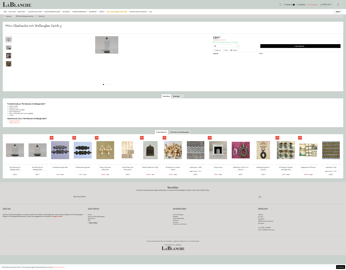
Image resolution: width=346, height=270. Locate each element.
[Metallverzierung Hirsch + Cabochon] (263, 150)
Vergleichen (218, 50)
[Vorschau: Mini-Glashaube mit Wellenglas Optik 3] (8, 39)
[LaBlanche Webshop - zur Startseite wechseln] (17, 4)
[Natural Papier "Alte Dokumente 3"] (127, 150)
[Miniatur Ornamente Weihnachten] (105, 150)
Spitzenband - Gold (331, 167)
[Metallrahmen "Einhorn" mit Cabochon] (240, 150)
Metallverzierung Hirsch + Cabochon (263, 168)
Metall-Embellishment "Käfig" (150, 167)
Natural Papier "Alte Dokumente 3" (127, 168)
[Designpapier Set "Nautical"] (308, 150)
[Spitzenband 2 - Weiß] (195, 150)
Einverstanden (340, 267)
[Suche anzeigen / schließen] (281, 4)
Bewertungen (177, 96)
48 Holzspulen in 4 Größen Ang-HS (173, 168)
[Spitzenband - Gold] (331, 150)
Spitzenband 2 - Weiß (196, 167)
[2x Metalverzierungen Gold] (82, 150)
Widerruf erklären (93, 223)
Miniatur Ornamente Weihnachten (105, 168)
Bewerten (234, 50)
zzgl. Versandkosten (222, 40)
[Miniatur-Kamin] (218, 150)
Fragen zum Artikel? (14, 121)
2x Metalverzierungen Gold (83, 167)
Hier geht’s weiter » (57, 216)
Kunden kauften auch (161, 132)
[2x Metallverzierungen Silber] (60, 150)
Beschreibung (166, 96)
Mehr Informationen (59, 267)
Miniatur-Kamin (218, 167)
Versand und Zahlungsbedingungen (96, 216)
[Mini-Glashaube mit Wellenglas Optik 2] (15, 150)
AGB (89, 220)
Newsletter (175, 216)
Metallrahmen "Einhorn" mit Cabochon (240, 168)
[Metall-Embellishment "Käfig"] (150, 150)
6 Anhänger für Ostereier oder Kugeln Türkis (286, 168)
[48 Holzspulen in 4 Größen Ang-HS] (173, 150)
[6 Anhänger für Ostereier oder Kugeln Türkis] (285, 150)
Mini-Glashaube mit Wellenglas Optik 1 (37, 168)
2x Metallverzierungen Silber (60, 167)
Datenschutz (176, 220)
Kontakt (90, 214)
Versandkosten (169, 241)
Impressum (175, 222)
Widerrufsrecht (91, 218)
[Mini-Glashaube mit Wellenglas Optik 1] (37, 150)
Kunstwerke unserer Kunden (180, 224)
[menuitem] (326, 4)
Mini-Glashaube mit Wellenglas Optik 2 (15, 168)
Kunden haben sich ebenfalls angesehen (179, 132)
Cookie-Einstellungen (178, 214)
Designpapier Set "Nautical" (308, 167)
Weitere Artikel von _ (14, 123)
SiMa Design (178, 244)
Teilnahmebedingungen (178, 218)
